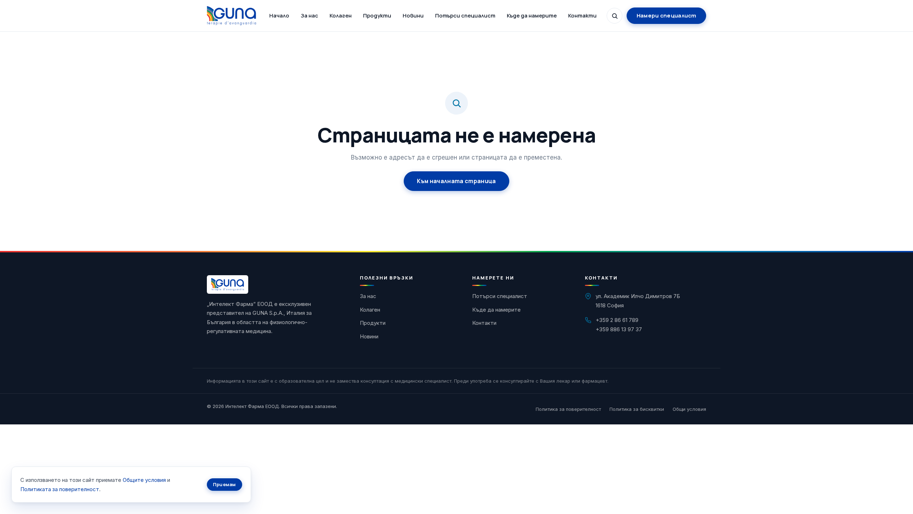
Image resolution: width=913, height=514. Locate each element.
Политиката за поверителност (59, 489)
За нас (309, 15)
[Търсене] (614, 16)
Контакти (582, 15)
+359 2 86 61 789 (617, 320)
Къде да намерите (532, 15)
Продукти (377, 15)
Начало (279, 15)
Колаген (341, 15)
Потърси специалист (465, 15)
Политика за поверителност (568, 409)
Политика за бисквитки (636, 409)
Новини (413, 15)
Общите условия (144, 480)
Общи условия (689, 409)
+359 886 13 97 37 (619, 329)
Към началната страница (456, 181)
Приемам (224, 484)
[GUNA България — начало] (231, 15)
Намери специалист (667, 15)
